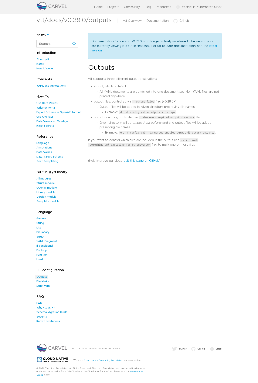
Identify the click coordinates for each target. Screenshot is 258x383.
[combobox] (57, 43)
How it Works (44, 68)
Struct (40, 236)
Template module (47, 201)
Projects (113, 7)
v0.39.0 (41, 34)
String (40, 223)
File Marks (42, 281)
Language (42, 143)
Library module (46, 192)
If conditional (44, 246)
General (41, 218)
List (38, 227)
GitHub (184, 20)
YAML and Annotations (51, 86)
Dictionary (42, 232)
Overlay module (46, 187)
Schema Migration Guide (51, 312)
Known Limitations (48, 321)
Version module (46, 197)
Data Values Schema (49, 156)
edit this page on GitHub (141, 160)
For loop (41, 250)
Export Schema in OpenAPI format (58, 112)
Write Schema (45, 107)
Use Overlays (44, 117)
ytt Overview (132, 20)
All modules (43, 178)
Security (41, 316)
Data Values (44, 152)
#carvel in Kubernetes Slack (202, 7)
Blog (147, 7)
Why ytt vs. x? (45, 307)
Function (41, 255)
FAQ (39, 303)
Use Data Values (47, 103)
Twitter (183, 349)
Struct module (45, 183)
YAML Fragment (46, 241)
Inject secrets (45, 126)
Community (132, 7)
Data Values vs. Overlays (52, 121)
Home (98, 7)
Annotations (44, 147)
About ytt (42, 59)
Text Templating (47, 161)
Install (40, 64)
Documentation (157, 20)
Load (39, 259)
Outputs (41, 277)
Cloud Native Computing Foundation (103, 360)
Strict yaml (43, 286)
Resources (163, 7)
